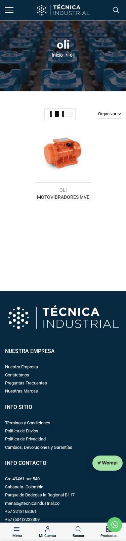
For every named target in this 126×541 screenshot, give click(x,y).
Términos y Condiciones (27, 422)
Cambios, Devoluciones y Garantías (38, 447)
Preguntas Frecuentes (26, 382)
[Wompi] (107, 463)
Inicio (57, 55)
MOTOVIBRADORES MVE (63, 197)
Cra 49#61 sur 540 (22, 478)
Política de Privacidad (25, 438)
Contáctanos (17, 374)
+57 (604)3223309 (22, 519)
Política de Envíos (21, 430)
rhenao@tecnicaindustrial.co (32, 503)
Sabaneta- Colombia (24, 486)
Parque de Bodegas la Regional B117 (40, 494)
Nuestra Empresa (21, 366)
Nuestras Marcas (21, 391)
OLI (63, 190)
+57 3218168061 (21, 511)
